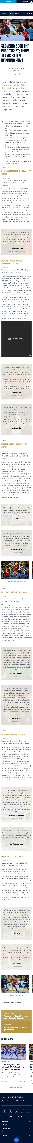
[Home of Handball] (16, 1140)
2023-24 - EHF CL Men (15, 1097)
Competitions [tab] (25, 1)
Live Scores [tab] (8, 1)
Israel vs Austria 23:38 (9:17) (13, 856)
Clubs (24, 13)
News (11, 13)
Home (3, 1097)
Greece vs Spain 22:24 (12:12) (13, 734)
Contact (4, 1135)
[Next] (31, 2)
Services (4, 1132)
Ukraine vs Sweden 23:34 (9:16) (14, 592)
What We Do (5, 1125)
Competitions (6, 1128)
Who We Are (5, 1121)
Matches (17, 13)
